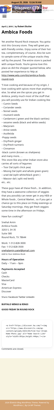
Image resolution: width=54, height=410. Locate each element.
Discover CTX (27, 8)
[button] (3, 10)
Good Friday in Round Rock (18, 309)
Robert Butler (25, 26)
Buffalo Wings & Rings (15, 304)
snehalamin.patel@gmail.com (18, 250)
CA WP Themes (34, 405)
